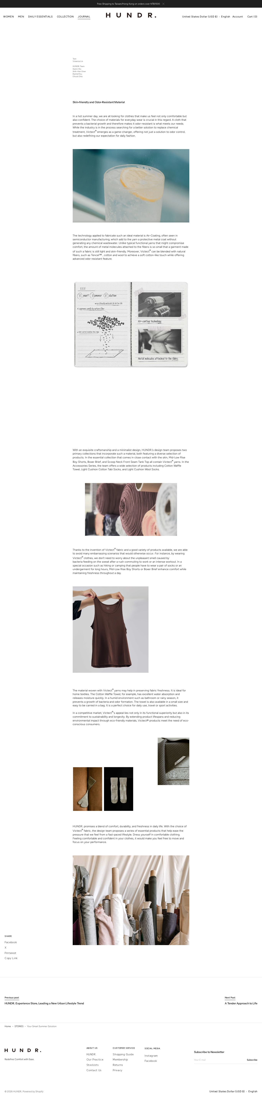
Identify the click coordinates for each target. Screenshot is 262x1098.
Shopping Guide (123, 1054)
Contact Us (94, 1070)
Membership (120, 1059)
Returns (118, 1065)
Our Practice (95, 1059)
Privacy (117, 1070)
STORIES (19, 1026)
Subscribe (252, 1060)
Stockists (93, 1065)
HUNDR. (91, 1054)
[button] (200, 17)
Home (8, 1026)
